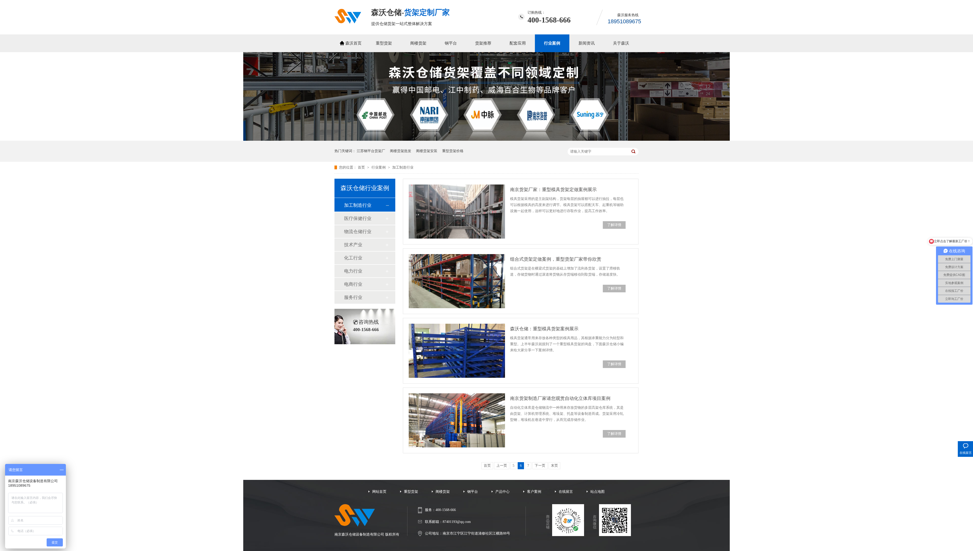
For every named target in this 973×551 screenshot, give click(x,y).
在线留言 (566, 492)
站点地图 (597, 492)
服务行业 (353, 297)
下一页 (540, 465)
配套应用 (518, 43)
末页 (554, 465)
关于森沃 (621, 43)
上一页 (501, 465)
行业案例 (552, 43)
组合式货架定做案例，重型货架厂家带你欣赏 (555, 259)
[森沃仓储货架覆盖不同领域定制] (486, 139)
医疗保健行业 (357, 218)
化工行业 (353, 257)
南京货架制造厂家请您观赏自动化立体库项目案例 (560, 398)
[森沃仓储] (347, 22)
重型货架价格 (452, 151)
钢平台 (451, 43)
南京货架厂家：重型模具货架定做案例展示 (553, 189)
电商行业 (353, 284)
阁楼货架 (418, 43)
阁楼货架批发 (400, 151)
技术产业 (353, 244)
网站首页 (379, 492)
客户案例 (534, 492)
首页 (362, 167)
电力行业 (353, 271)
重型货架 (384, 43)
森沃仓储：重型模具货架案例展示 (544, 328)
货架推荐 (483, 43)
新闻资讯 (586, 43)
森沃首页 (353, 43)
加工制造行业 (403, 167)
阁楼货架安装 (426, 151)
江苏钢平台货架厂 (371, 151)
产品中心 (502, 492)
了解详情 (614, 225)
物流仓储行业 (357, 231)
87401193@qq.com (457, 522)
